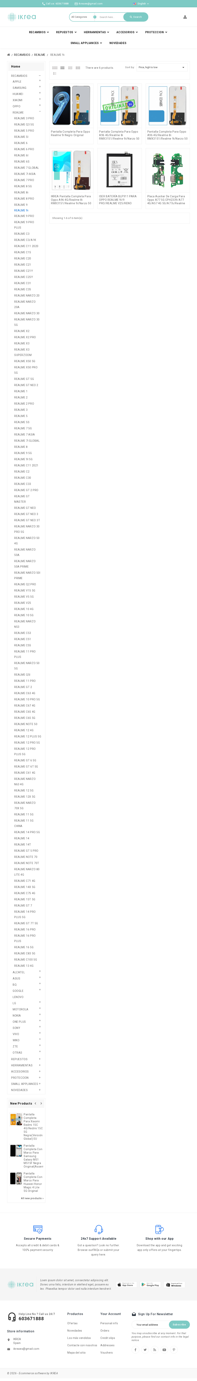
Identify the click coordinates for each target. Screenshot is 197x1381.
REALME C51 (22, 639)
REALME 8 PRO (24, 198)
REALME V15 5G (24, 590)
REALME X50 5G (24, 361)
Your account (110, 1314)
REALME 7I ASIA (25, 173)
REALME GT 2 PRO (26, 490)
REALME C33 (22, 483)
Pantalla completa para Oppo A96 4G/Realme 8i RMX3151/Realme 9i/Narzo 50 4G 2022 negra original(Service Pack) (167, 138)
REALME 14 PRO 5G (27, 832)
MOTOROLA (20, 1009)
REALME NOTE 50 (25, 724)
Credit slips (107, 1337)
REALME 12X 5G (24, 796)
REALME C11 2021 (26, 465)
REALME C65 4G (24, 711)
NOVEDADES (19, 1090)
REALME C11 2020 (26, 246)
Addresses (107, 1345)
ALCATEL (19, 972)
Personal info (109, 1323)
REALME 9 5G (23, 453)
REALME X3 (21, 343)
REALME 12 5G (23, 790)
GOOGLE (18, 990)
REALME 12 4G (23, 730)
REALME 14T (22, 844)
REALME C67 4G (24, 705)
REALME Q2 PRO (25, 584)
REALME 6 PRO (24, 149)
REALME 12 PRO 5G (27, 742)
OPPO (16, 106)
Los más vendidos (79, 1337)
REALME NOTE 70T (26, 863)
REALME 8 (21, 446)
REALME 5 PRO (24, 130)
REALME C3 (21, 233)
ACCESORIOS (20, 1071)
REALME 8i (21, 192)
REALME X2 (21, 331)
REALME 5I (21, 136)
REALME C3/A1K (25, 239)
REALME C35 (22, 289)
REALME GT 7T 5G (26, 923)
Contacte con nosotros (82, 1345)
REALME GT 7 (23, 905)
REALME (18, 112)
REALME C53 (22, 633)
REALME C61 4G (24, 772)
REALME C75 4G (24, 893)
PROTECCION (20, 1077)
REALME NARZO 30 (27, 313)
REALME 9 (21, 204)
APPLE (17, 81)
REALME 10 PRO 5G (27, 699)
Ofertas (72, 1323)
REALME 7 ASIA (24, 434)
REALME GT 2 (23, 687)
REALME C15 (22, 252)
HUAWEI (18, 94)
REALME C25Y (23, 277)
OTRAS (17, 1052)
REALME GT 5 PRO (26, 850)
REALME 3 (21, 409)
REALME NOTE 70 (25, 856)
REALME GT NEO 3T (27, 520)
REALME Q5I (22, 674)
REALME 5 (21, 416)
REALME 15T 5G (24, 899)
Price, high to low (162, 67)
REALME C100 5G (25, 959)
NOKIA (17, 1015)
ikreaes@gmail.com (26, 1348)
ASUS (16, 978)
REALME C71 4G (24, 880)
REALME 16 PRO (25, 929)
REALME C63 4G (24, 693)
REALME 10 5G (23, 615)
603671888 (62, 3)
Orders (104, 1330)
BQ (15, 984)
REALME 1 (21, 391)
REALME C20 (22, 258)
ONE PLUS (19, 1021)
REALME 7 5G (23, 428)
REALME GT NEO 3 (26, 514)
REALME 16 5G (23, 947)
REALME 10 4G (23, 609)
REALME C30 (22, 477)
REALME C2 (21, 471)
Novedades (74, 1330)
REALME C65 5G (24, 717)
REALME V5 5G (24, 596)
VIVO (16, 1034)
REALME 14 (21, 838)
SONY (16, 1027)
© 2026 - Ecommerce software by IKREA (32, 1373)
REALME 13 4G (23, 965)
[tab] (54, 68)
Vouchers (106, 1352)
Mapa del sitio (76, 1352)
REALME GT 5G (24, 378)
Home (15, 66)
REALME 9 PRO (24, 216)
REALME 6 (21, 143)
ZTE (15, 1046)
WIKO (16, 1040)
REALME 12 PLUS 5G (27, 736)
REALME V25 (22, 602)
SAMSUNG (19, 87)
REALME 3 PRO (24, 118)
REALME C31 (22, 283)
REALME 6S (21, 161)
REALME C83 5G (24, 953)
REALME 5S (21, 422)
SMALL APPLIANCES (24, 1083)
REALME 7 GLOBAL (26, 167)
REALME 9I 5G (23, 459)
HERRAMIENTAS (22, 1065)
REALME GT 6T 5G (26, 766)
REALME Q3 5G (24, 124)
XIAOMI (18, 100)
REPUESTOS (19, 1059)
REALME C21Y (23, 270)
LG (14, 1003)
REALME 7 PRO (24, 180)
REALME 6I (21, 155)
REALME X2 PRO (25, 337)
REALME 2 (21, 397)
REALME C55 (22, 645)
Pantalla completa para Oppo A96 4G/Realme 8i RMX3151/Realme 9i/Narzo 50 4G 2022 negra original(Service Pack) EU (119, 138)
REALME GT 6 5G (25, 760)
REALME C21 (22, 264)
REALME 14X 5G (24, 887)
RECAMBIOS (19, 75)
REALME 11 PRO (25, 680)
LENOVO (18, 997)
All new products (32, 1198)
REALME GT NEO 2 (26, 385)
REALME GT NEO (25, 507)
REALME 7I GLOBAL (27, 440)
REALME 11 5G (23, 814)
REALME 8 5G (23, 186)
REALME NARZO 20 (27, 295)
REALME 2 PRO (24, 403)
